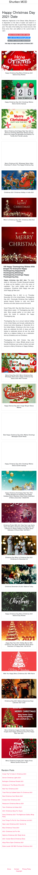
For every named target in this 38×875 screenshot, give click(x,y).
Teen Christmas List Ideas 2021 (12, 807)
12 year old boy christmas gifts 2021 (19, 37)
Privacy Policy (26, 869)
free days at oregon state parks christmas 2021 (19, 43)
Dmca (9, 869)
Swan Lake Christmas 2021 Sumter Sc (14, 824)
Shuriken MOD (18, 1)
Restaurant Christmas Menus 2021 (13, 803)
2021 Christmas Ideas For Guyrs (12, 811)
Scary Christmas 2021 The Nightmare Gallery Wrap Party (18, 816)
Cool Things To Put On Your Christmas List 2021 (17, 820)
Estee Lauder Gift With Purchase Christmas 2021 (17, 846)
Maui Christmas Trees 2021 (10, 828)
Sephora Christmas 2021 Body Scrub (13, 835)
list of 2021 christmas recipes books (19, 40)
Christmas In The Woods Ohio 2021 (13, 785)
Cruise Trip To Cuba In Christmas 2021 (14, 774)
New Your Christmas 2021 (10, 789)
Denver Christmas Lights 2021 (11, 778)
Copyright (19, 871)
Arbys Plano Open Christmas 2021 (13, 842)
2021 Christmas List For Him (11, 831)
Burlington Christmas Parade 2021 (13, 781)
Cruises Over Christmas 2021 (11, 800)
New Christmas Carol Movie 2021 (12, 796)
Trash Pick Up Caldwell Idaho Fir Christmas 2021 (17, 792)
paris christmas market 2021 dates (19, 35)
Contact (16, 869)
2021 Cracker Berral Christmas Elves (13, 839)
